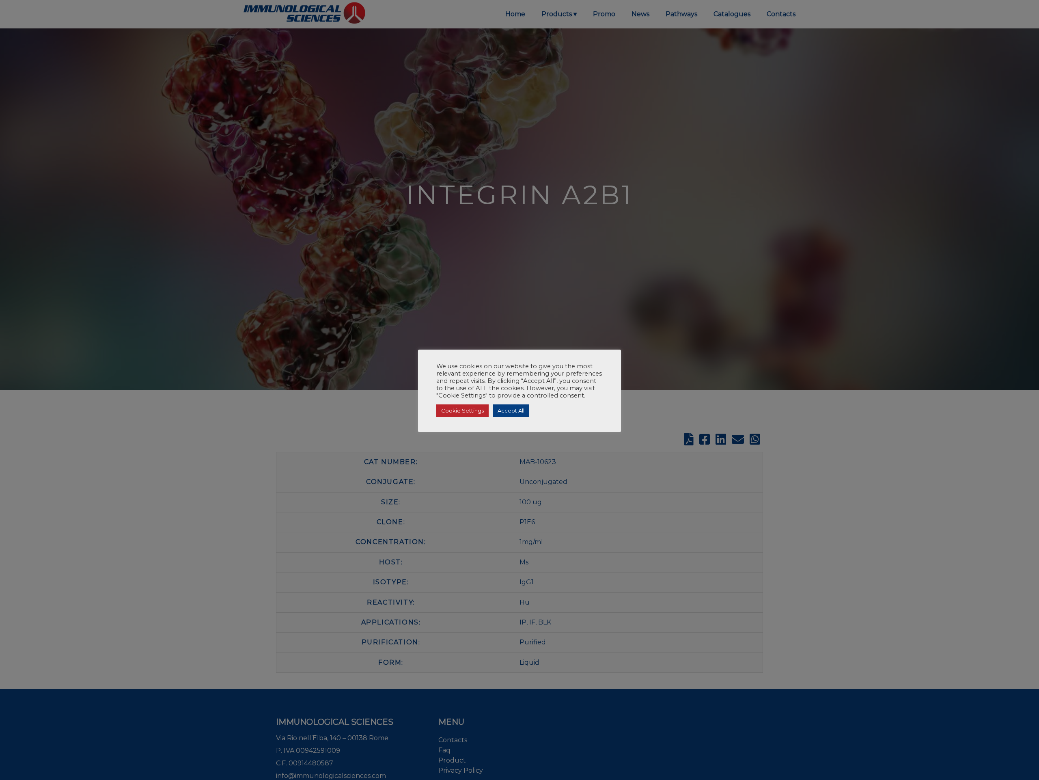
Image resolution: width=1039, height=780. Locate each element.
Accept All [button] (511, 410)
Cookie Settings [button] (462, 410)
